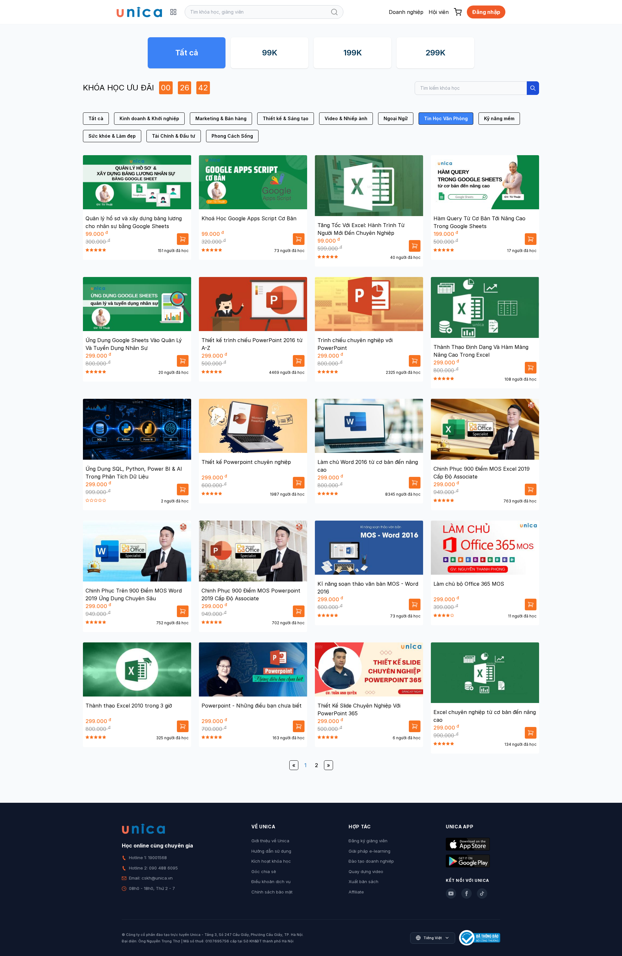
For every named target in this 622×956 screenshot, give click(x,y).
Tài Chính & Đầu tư (173, 136)
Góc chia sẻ (263, 871)
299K (435, 52)
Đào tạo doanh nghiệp (371, 861)
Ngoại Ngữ (396, 118)
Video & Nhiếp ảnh (346, 118)
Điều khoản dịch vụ (271, 881)
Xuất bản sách (363, 881)
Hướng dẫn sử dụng (271, 851)
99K (269, 52)
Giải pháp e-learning (369, 851)
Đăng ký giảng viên (368, 840)
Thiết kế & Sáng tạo (285, 118)
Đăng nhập (486, 12)
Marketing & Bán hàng (221, 118)
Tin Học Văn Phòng (446, 118)
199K (352, 52)
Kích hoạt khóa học (271, 861)
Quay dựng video (366, 871)
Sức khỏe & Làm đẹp (112, 136)
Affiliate (356, 891)
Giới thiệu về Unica (270, 840)
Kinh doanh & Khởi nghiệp (149, 118)
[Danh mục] (173, 12)
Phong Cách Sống (232, 136)
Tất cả (186, 52)
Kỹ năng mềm (499, 118)
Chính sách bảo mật (272, 891)
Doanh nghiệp (406, 12)
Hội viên (439, 12)
